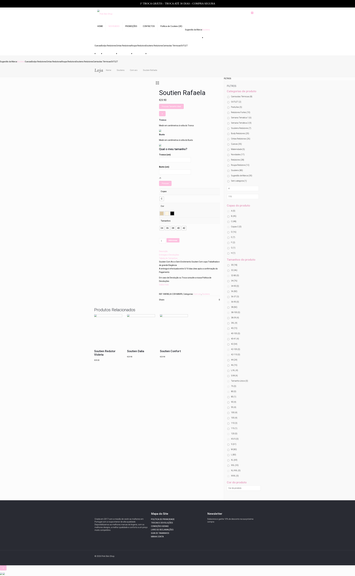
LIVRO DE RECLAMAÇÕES (162, 530)
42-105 (235, 349)
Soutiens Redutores (154, 46)
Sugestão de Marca (241, 175)
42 (234, 344)
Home (108, 70)
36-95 (235, 302)
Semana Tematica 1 (241, 118)
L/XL (234, 370)
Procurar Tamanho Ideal (171, 106)
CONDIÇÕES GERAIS (160, 526)
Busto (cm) (164, 167)
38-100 (235, 312)
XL (234, 460)
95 (233, 407)
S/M (234, 375)
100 (234, 412)
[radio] (162, 199)
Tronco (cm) (165, 155)
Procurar (165, 183)
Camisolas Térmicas (172, 46)
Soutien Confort (170, 351)
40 (234, 328)
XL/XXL (235, 470)
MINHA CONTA (157, 537)
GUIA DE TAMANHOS (160, 533)
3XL (234, 323)
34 (234, 281)
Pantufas (236, 107)
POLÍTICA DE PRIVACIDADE (163, 519)
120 (234, 433)
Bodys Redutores (108, 46)
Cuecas (98, 46)
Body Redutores (240, 133)
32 (234, 270)
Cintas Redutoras (123, 46)
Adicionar (173, 240)
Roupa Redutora (138, 46)
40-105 (235, 333)
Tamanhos (166, 221)
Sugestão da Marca (193, 30)
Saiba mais (164, 284)
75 (233, 386)
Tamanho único (239, 381)
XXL (235, 465)
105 (234, 418)
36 (234, 291)
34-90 (235, 286)
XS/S (235, 439)
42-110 (235, 354)
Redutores (237, 160)
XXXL (235, 476)
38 (234, 307)
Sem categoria (239, 181)
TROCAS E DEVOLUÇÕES (162, 523)
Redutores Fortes (240, 112)
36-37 (235, 296)
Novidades (237, 154)
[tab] (189, 251)
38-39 (235, 318)
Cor (162, 206)
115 (234, 428)
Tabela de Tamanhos (168, 258)
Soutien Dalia (135, 351)
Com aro (133, 70)
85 (233, 397)
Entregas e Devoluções (169, 255)
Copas (164, 191)
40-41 (235, 339)
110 (234, 423)
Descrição (163, 251)
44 (234, 360)
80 (233, 391)
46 (234, 365)
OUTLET (184, 46)
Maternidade (238, 149)
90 (233, 402)
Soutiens (206, 30)
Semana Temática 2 (241, 123)
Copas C (236, 227)
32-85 (235, 275)
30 (234, 265)
